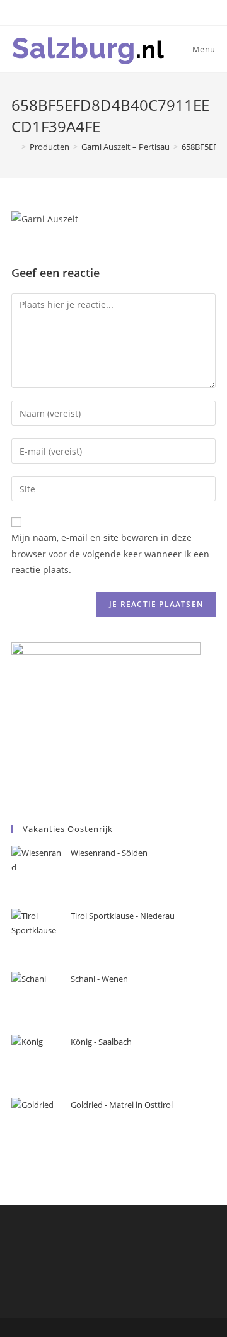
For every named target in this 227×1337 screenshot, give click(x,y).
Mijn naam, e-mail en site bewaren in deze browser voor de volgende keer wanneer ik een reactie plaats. (110, 553)
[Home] (14, 146)
